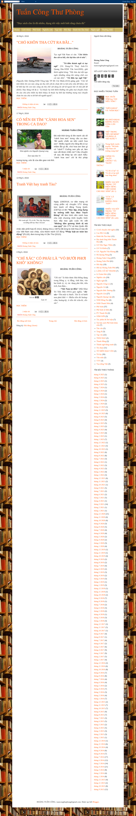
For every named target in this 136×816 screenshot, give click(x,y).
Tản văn (99, 328)
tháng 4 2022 (99, 468)
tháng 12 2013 (99, 780)
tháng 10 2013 (99, 786)
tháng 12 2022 (99, 442)
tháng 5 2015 (99, 725)
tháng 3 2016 (99, 692)
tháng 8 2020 (99, 527)
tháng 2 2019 (99, 582)
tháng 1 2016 (99, 699)
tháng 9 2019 (99, 559)
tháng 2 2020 (99, 543)
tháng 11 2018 (99, 592)
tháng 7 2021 (99, 491)
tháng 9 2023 (99, 417)
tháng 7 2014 (99, 757)
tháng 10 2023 (99, 413)
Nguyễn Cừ (100, 287)
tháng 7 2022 (99, 459)
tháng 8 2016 (99, 676)
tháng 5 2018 (99, 611)
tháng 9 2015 (99, 712)
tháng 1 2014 (99, 776)
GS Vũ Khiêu (101, 248)
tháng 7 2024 (99, 387)
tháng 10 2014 (99, 747)
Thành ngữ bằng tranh (105, 344)
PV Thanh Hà (101, 313)
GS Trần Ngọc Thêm (104, 245)
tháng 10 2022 (99, 449)
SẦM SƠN (100, 316)
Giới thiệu (26, 29)
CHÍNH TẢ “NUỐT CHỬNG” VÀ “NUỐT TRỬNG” (106, 160)
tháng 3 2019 (99, 579)
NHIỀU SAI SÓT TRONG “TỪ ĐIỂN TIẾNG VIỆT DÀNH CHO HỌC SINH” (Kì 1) (107, 186)
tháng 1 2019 (99, 585)
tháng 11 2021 (99, 481)
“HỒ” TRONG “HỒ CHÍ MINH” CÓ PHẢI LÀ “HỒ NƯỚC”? (112, 135)
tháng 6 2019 (99, 569)
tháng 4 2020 (99, 540)
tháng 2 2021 (99, 507)
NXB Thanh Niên (103, 303)
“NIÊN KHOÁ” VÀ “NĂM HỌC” (112, 109)
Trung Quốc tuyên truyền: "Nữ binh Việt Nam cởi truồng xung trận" (112, 147)
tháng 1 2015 (99, 737)
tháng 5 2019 (99, 572)
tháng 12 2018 (99, 588)
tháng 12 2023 (99, 407)
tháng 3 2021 (99, 504)
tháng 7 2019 (99, 566)
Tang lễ (99, 331)
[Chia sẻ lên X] (52, 104)
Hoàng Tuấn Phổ (102, 261)
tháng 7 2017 (99, 640)
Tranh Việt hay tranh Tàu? (36, 184)
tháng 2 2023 (99, 436)
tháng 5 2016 (99, 686)
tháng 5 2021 (99, 498)
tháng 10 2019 (99, 556)
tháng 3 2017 (99, 653)
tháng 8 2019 (99, 562)
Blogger (96, 802)
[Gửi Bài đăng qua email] (44, 104)
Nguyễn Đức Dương (104, 290)
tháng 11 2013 (99, 783)
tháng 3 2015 (99, 731)
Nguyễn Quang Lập (104, 297)
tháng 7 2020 (99, 530)
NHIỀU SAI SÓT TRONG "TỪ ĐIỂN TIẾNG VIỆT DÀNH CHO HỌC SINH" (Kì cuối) (107, 213)
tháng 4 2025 (99, 384)
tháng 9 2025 (99, 374)
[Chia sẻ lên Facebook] (54, 104)
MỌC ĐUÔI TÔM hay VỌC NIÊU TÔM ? (111, 99)
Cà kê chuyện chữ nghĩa (105, 230)
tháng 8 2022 (99, 456)
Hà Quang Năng (102, 255)
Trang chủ (53, 321)
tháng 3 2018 (99, 618)
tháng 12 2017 (99, 624)
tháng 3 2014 (99, 770)
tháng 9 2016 (99, 673)
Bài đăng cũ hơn (80, 321)
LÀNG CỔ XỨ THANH (106, 271)
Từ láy (99, 354)
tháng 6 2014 (99, 760)
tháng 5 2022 (99, 465)
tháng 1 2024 (99, 404)
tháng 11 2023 (99, 410)
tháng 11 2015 (99, 705)
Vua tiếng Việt (102, 364)
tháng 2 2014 (99, 773)
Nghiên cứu (48, 29)
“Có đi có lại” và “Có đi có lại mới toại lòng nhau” (112, 173)
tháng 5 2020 (99, 537)
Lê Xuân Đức (101, 274)
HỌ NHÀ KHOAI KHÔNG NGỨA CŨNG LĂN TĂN (112, 123)
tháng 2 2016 (99, 695)
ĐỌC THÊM (21, 98)
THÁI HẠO (101, 338)
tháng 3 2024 (99, 397)
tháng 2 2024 (99, 400)
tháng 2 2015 (99, 734)
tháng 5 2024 (99, 394)
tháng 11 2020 (99, 517)
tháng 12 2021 (99, 478)
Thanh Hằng (101, 341)
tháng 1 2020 (99, 546)
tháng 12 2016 (99, 663)
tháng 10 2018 (99, 595)
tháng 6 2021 (99, 494)
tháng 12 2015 (99, 702)
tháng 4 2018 (99, 614)
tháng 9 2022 (99, 452)
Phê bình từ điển (102, 310)
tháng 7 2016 (99, 679)
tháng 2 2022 (99, 472)
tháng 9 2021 (99, 488)
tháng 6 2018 (99, 608)
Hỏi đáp (67, 29)
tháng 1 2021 (99, 511)
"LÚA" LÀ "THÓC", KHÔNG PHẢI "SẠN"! (111, 200)
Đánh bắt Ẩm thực (81, 29)
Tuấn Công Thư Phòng (50, 12)
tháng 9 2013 (99, 789)
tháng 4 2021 (99, 501)
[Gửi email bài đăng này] (48, 104)
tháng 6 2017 (99, 643)
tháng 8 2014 (99, 754)
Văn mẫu (99, 357)
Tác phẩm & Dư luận (104, 319)
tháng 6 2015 (99, 721)
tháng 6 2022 (99, 462)
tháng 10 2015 (99, 708)
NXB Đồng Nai (102, 300)
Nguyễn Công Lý (103, 284)
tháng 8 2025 (99, 378)
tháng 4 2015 (99, 728)
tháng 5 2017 (99, 647)
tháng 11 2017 (99, 627)
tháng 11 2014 (99, 744)
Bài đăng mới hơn (24, 321)
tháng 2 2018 (99, 621)
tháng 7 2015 (99, 718)
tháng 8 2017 (99, 637)
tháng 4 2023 (99, 430)
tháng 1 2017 (99, 660)
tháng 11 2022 (99, 446)
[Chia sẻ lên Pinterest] (56, 104)
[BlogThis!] (50, 104)
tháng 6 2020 (99, 533)
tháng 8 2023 (99, 420)
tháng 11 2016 (99, 666)
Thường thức (107, 29)
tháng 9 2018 (99, 598)
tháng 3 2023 (99, 433)
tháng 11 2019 (99, 553)
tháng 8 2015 (99, 715)
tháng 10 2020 (99, 520)
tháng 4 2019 (99, 575)
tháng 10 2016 (99, 669)
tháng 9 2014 (99, 750)
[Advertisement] (52, 345)
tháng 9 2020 (99, 524)
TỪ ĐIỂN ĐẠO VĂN (105, 351)
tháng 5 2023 (99, 426)
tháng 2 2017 (99, 656)
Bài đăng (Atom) (30, 325)
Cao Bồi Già (101, 233)
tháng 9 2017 (99, 634)
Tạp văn (58, 29)
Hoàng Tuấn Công (29, 107)
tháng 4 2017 (99, 650)
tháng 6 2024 (99, 391)
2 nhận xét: (26, 312)
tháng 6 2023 (99, 423)
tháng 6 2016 (99, 682)
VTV (98, 361)
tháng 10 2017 (99, 631)
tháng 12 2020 (99, 514)
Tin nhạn (99, 348)
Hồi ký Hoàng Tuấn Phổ (105, 268)
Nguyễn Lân (101, 294)
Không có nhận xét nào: (31, 104)
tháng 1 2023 (99, 439)
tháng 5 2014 (99, 763)
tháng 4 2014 (99, 767)
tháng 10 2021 (99, 485)
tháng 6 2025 (99, 381)
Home (17, 29)
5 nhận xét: (26, 169)
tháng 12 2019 (99, 549)
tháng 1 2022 (99, 475)
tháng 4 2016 (99, 689)
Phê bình (36, 29)
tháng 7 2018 (99, 605)
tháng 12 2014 (99, 741)
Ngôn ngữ (95, 29)
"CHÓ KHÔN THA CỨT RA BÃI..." (44, 42)
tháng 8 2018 (99, 601)
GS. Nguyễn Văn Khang (105, 251)
